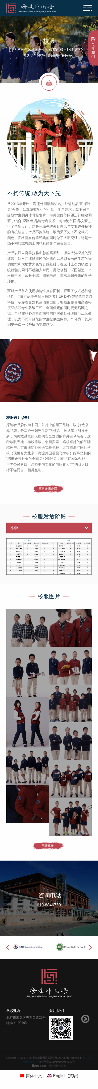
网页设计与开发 (57, 1065)
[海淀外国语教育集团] (34, 8)
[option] (49, 370)
